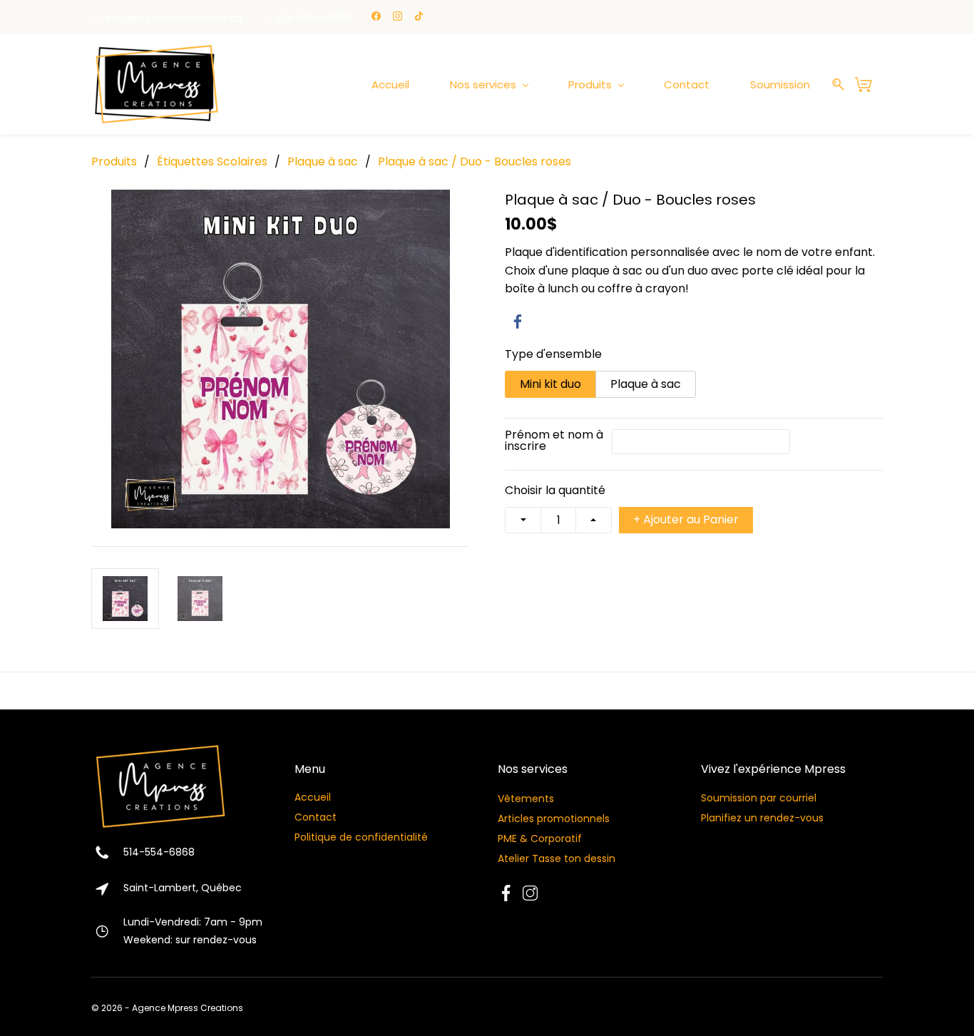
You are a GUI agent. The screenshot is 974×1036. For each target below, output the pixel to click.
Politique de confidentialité (361, 837)
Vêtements (527, 798)
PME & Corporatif (540, 838)
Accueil (312, 797)
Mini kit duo (550, 384)
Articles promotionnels (554, 818)
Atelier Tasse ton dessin (556, 858)
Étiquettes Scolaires (212, 161)
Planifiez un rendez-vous (762, 818)
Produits (114, 161)
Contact (315, 817)
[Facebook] (517, 321)
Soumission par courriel (758, 798)
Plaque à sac (322, 161)
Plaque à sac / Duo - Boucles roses (474, 161)
